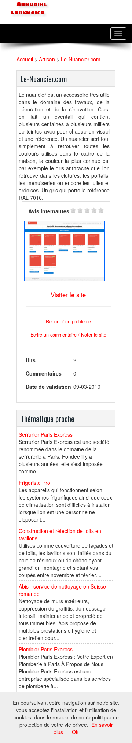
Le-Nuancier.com (80, 59)
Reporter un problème (68, 321)
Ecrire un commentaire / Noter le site (68, 334)
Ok (75, 732)
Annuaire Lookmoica (29, 8)
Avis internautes (48, 211)
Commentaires (44, 373)
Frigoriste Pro (34, 482)
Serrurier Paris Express (46, 434)
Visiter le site (68, 294)
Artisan (47, 59)
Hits (31, 360)
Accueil (24, 59)
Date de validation (48, 386)
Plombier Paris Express (46, 649)
